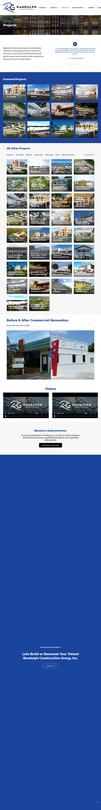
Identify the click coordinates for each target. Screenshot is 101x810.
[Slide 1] (68, 64)
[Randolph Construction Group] (19, 8)
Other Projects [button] (89, 155)
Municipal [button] (29, 155)
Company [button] (42, 8)
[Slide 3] (73, 64)
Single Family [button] (38, 155)
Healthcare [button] (20, 155)
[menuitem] (43, 7)
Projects (65, 8)
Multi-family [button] (49, 155)
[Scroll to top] (97, 802)
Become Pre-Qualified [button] (50, 445)
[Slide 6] (79, 64)
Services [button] (53, 8)
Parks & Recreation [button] (68, 155)
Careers (91, 8)
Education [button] (10, 155)
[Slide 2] (71, 64)
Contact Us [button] (50, 666)
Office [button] (58, 155)
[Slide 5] (77, 64)
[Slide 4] (75, 64)
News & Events (77, 8)
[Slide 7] (81, 64)
